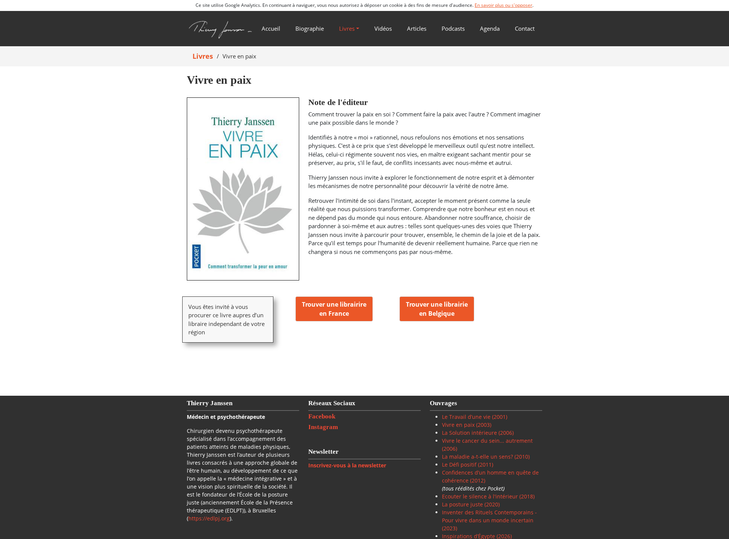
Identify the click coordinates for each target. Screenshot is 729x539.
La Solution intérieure (469, 432)
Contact (525, 28)
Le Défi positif (460, 464)
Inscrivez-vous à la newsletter (347, 465)
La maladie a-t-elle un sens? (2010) (486, 456)
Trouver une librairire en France (334, 309)
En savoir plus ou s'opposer (503, 5)
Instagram (323, 427)
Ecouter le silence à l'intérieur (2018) (488, 496)
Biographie (309, 28)
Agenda (490, 28)
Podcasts (453, 28)
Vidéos (383, 28)
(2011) (485, 464)
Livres (347, 28)
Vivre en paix (458, 424)
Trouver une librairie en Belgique (437, 309)
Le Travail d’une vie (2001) (474, 416)
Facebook (322, 416)
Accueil (271, 28)
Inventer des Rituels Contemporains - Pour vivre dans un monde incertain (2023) (489, 520)
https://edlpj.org (209, 518)
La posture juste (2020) (471, 504)
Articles (416, 28)
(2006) (505, 432)
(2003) (483, 424)
